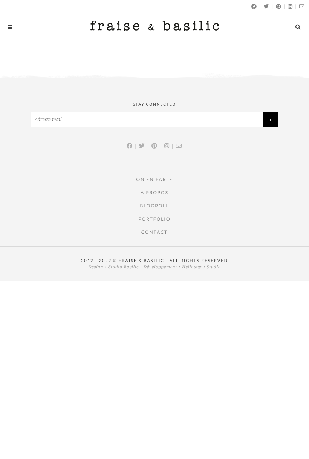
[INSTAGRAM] (290, 6)
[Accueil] (155, 27)
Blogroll (154, 206)
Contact (154, 232)
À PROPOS (154, 192)
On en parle (154, 179)
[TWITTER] (266, 6)
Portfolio (154, 219)
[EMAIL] (302, 6)
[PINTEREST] (279, 6)
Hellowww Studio (201, 267)
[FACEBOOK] (254, 6)
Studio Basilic (123, 267)
